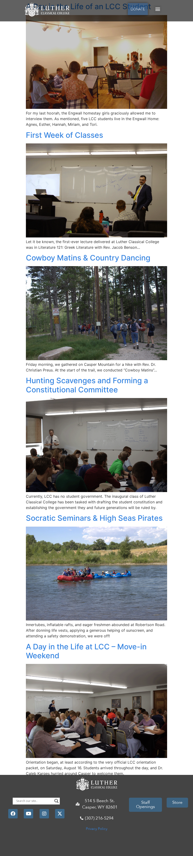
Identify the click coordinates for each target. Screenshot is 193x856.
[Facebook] (13, 813)
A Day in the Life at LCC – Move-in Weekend (86, 651)
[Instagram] (44, 813)
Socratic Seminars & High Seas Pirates (94, 518)
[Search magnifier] (56, 801)
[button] (157, 9)
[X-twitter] (59, 813)
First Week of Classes (64, 135)
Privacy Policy (96, 828)
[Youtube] (28, 813)
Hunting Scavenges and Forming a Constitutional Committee (87, 385)
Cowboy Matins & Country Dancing (88, 257)
